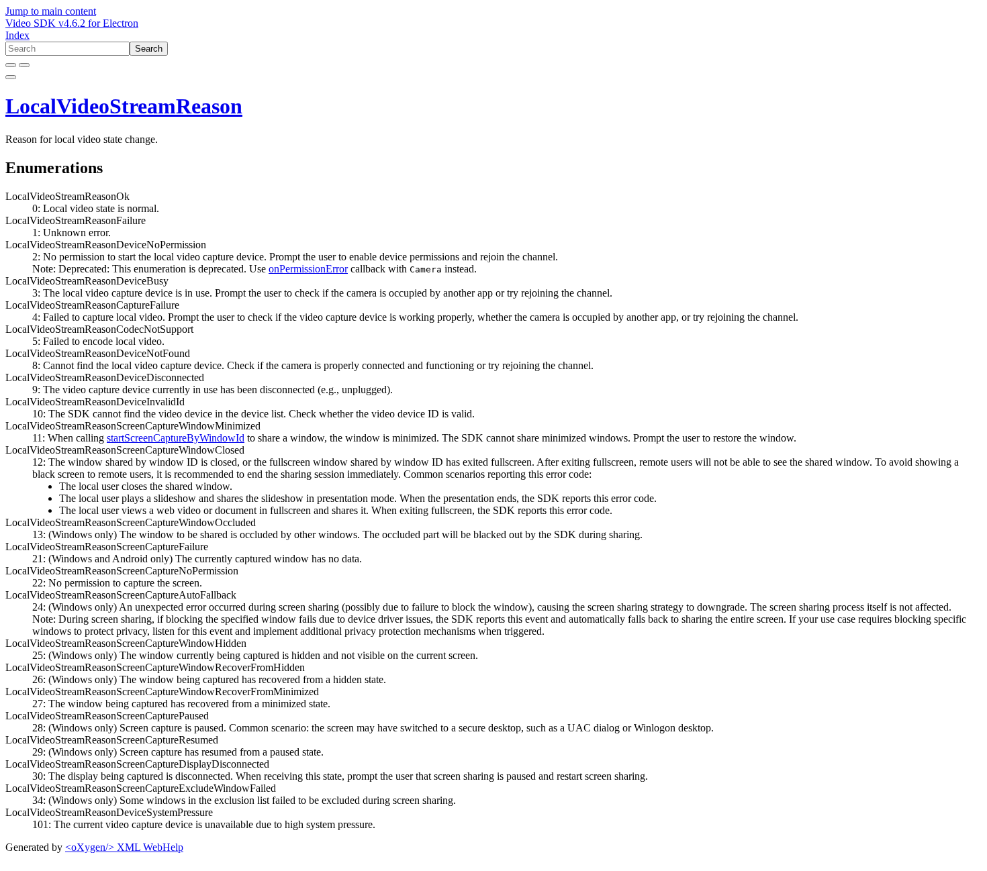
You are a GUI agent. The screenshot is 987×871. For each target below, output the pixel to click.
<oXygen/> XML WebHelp (124, 847)
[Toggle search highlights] (10, 65)
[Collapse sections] (24, 65)
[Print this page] (10, 77)
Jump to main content (50, 11)
